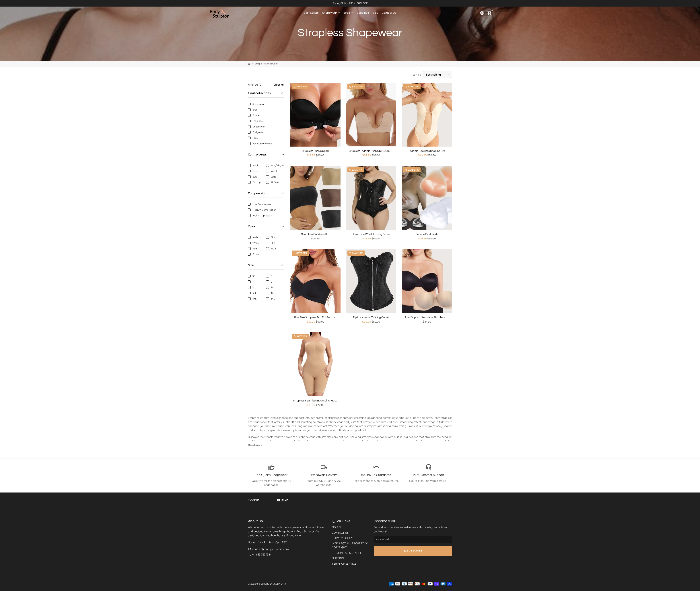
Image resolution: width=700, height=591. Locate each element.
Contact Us (389, 12)
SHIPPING (338, 558)
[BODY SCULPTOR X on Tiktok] (286, 500)
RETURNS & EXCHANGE (347, 553)
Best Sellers (311, 12)
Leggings (363, 12)
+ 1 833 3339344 (259, 554)
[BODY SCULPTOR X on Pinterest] (278, 500)
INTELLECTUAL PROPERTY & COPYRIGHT (350, 545)
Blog (375, 12)
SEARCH (337, 527)
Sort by (417, 74)
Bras (348, 12)
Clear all (279, 84)
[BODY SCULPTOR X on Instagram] (282, 500)
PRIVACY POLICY (342, 538)
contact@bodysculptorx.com (268, 549)
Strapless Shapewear (266, 64)
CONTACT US (340, 532)
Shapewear (331, 12)
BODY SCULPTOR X (276, 583)
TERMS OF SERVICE (344, 563)
